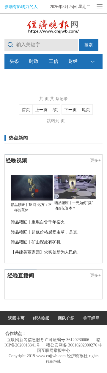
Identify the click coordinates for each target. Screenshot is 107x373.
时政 (34, 61)
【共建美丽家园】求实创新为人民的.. (45, 252)
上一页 (41, 110)
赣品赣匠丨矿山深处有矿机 (36, 242)
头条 (14, 61)
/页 (55, 110)
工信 (53, 61)
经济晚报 (41, 318)
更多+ (95, 160)
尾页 (86, 110)
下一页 (70, 110)
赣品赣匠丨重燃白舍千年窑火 (38, 222)
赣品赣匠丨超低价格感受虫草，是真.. (45, 232)
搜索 (88, 45)
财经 (73, 61)
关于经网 (91, 318)
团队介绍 (66, 318)
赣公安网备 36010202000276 (71, 345)
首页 (26, 110)
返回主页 (16, 318)
